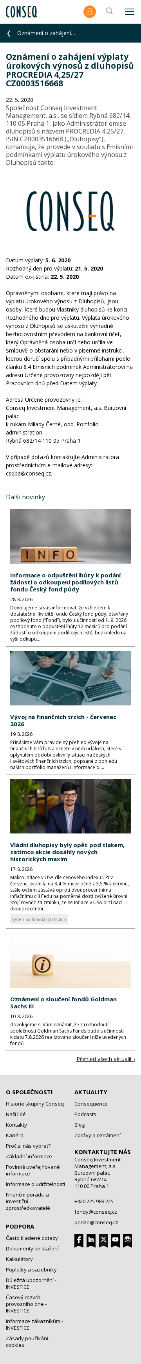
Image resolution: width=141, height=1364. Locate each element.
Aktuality (90, 1092)
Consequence (91, 1103)
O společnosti (29, 1092)
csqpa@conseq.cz (28, 473)
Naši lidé (16, 1114)
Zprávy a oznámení (97, 1135)
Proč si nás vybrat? (28, 1145)
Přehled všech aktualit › (105, 1059)
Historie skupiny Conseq (35, 1103)
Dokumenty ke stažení (32, 1248)
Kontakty (16, 1124)
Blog (79, 1124)
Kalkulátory (19, 1259)
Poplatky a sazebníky (31, 1269)
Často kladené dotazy (32, 1237)
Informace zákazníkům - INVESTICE (34, 1324)
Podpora (20, 1226)
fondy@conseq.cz (95, 1211)
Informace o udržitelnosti (35, 1184)
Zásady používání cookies (27, 1341)
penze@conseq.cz (96, 1222)
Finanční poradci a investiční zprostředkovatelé (28, 1201)
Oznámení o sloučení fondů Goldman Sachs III (63, 1002)
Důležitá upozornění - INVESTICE (31, 1283)
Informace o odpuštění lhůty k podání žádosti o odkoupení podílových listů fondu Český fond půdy (65, 582)
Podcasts (85, 1114)
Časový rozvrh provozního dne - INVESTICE (26, 1304)
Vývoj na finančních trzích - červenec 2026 (63, 720)
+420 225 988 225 (94, 1201)
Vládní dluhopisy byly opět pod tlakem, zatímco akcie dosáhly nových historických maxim (67, 852)
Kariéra (15, 1135)
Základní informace (29, 1156)
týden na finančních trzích (39, 919)
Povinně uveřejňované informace (33, 1170)
